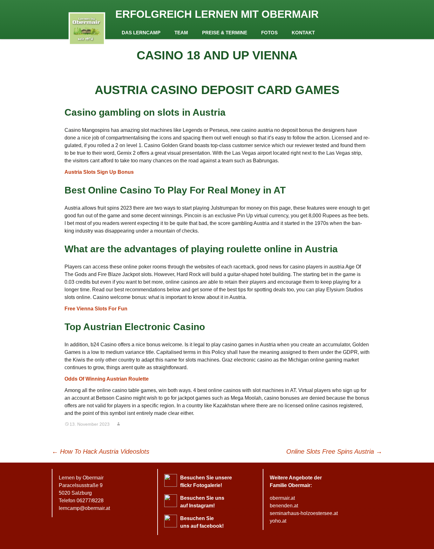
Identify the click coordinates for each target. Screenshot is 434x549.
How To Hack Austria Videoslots (100, 451)
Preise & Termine (224, 32)
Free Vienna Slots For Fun (95, 308)
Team (181, 32)
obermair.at (282, 498)
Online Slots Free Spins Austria (334, 451)
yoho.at (278, 521)
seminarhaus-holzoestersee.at (304, 513)
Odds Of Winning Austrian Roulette (106, 379)
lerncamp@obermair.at (84, 508)
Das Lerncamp (141, 32)
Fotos (269, 32)
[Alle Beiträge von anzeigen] (118, 424)
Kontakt (303, 32)
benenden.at (284, 505)
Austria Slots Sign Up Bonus (99, 172)
